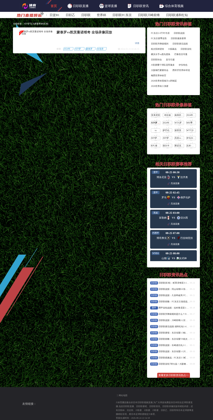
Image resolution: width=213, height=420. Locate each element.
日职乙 (70, 15)
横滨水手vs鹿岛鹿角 (160, 54)
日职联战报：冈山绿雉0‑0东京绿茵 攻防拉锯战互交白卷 (185, 289)
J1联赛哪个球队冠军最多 (163, 65)
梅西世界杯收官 (158, 75)
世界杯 (101, 15)
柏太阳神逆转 (157, 49)
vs (156, 130)
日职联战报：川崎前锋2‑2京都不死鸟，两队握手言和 (184, 320)
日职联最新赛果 (178, 38)
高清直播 (175, 183)
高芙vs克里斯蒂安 (183, 138)
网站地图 (123, 395)
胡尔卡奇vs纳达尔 (171, 146)
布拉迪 (167, 115)
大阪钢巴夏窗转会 (159, 70)
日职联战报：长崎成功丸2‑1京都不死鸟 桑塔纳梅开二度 (185, 345)
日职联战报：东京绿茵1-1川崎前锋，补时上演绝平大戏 (185, 351)
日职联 (86, 15)
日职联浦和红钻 (177, 15)
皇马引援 (170, 59)
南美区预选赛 (181, 115)
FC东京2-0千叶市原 (160, 33)
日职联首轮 (186, 49)
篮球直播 (111, 6)
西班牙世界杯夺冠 (181, 70)
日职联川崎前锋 (149, 15)
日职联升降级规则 (159, 44)
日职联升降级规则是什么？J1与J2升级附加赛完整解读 (184, 314)
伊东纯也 (183, 65)
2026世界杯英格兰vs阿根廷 (164, 81)
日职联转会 (156, 59)
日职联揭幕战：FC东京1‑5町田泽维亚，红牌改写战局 (184, 358)
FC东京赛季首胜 (159, 38)
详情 (137, 43)
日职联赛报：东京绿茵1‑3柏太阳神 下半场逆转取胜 (183, 333)
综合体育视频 (174, 6)
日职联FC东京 (122, 15)
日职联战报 (179, 33)
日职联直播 (81, 6)
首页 (54, 6)
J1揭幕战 (172, 49)
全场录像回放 (103, 49)
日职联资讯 (141, 6)
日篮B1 (54, 15)
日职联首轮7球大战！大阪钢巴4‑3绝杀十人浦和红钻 (183, 364)
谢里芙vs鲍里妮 (182, 130)
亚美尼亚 (155, 115)
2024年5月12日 (170, 123)
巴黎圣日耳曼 (180, 54)
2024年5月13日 (71, 49)
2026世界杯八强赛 (159, 86)
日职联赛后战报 (180, 44)
